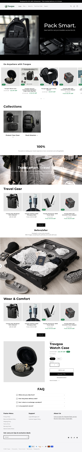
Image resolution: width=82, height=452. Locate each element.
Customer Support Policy (35, 419)
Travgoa (8, 449)
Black (52, 358)
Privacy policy (14, 449)
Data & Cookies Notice (9, 428)
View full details (54, 380)
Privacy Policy (7, 416)
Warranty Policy (7, 426)
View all (41, 225)
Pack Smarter (30, 135)
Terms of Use (7, 424)
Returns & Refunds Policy (10, 419)
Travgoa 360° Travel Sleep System (48, 89)
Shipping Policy (7, 421)
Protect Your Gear (13, 135)
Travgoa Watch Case (10, 88)
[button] (24, 6)
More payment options (61, 377)
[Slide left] (38, 98)
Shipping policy (37, 449)
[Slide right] (44, 98)
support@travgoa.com (34, 416)
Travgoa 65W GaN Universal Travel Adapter (68, 89)
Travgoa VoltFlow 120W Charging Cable (31, 214)
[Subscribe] (27, 437)
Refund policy (29, 449)
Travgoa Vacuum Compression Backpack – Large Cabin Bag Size (29, 90)
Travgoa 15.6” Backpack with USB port (12, 214)
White (59, 358)
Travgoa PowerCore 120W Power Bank (50, 214)
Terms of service (22, 449)
